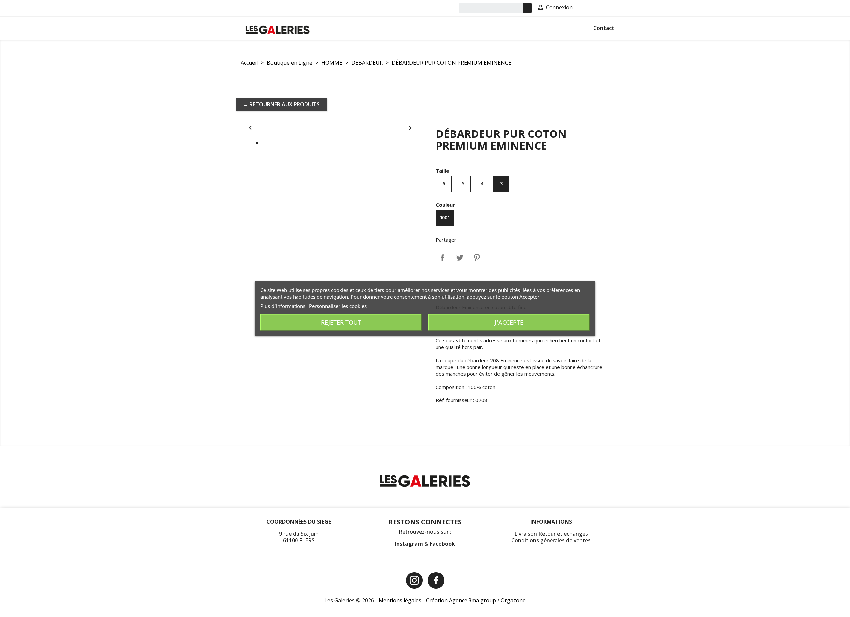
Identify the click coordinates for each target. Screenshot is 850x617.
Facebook (442, 543)
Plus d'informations (282, 306)
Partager (442, 257)
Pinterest (476, 257)
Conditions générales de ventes (551, 540)
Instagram (409, 543)
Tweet (459, 257)
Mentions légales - (402, 600)
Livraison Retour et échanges (551, 533)
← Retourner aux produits (281, 104)
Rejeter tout (341, 322)
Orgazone (513, 600)
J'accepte (509, 322)
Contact (603, 28)
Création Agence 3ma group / (463, 600)
